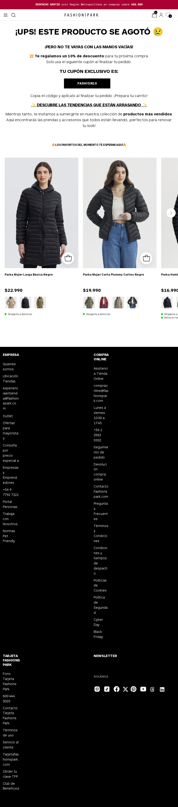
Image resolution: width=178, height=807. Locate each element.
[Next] (171, 213)
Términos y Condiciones (101, 533)
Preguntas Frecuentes (101, 511)
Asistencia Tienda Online (101, 373)
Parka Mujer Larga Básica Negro (29, 274)
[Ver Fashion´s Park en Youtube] (143, 689)
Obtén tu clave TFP (10, 773)
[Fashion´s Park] (82, 15)
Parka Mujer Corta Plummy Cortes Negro (113, 274)
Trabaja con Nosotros (10, 519)
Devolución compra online (100, 471)
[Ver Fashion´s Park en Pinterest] (133, 689)
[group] (89, 4)
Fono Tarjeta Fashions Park (9, 681)
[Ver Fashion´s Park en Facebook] (116, 689)
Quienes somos (9, 366)
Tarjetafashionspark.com (11, 759)
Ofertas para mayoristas (10, 430)
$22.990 (13, 290)
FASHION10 (87, 83)
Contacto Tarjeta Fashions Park (10, 715)
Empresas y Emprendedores (11, 475)
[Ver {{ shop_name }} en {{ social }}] (152, 690)
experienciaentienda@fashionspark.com (11, 398)
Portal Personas (10, 504)
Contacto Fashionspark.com (101, 491)
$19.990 (92, 290)
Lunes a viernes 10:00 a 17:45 (100, 415)
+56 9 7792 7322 (11, 492)
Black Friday (98, 633)
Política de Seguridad (101, 605)
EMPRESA (11, 354)
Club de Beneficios (11, 786)
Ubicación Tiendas (10, 378)
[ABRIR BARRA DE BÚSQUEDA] (13, 15)
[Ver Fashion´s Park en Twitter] (126, 690)
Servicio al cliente (11, 744)
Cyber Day (98, 621)
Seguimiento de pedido (101, 452)
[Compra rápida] (68, 258)
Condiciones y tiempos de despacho (100, 560)
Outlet (8, 416)
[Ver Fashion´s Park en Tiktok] (106, 689)
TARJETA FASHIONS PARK (11, 660)
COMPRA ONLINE (101, 356)
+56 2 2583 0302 (98, 435)
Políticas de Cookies (100, 585)
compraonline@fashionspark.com (101, 393)
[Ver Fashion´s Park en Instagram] (97, 689)
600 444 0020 (9, 698)
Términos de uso (10, 732)
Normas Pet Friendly (9, 536)
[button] (13, 15)
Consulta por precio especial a (11, 452)
